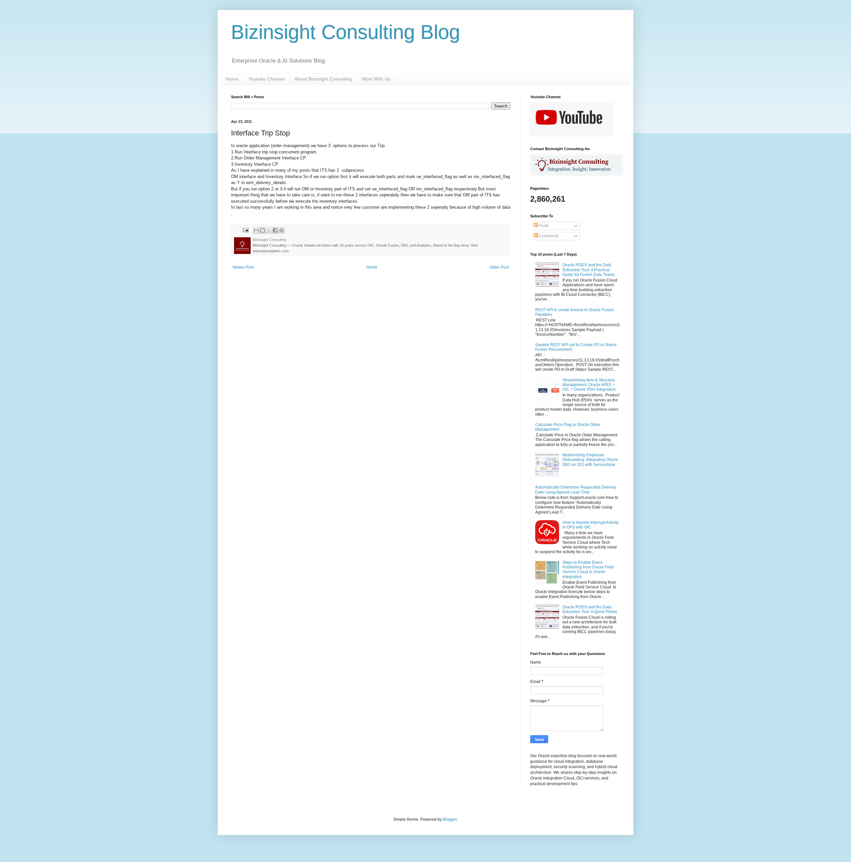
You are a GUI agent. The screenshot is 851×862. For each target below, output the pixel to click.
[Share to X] (269, 230)
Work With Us (376, 79)
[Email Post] (245, 230)
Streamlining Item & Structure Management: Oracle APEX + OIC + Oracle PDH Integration (589, 385)
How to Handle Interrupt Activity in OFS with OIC (590, 525)
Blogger (450, 819)
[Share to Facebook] (275, 230)
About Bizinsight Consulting (323, 79)
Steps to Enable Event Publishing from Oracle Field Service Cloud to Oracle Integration (588, 569)
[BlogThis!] (262, 230)
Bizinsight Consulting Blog (345, 32)
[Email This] (256, 230)
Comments (548, 236)
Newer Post (243, 267)
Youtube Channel (266, 79)
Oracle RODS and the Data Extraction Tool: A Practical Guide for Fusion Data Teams (588, 270)
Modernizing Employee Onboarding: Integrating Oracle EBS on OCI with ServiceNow (590, 460)
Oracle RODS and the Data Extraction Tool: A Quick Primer (589, 609)
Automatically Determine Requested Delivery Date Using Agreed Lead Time (575, 489)
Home (232, 79)
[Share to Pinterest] (281, 230)
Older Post (499, 267)
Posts (543, 225)
